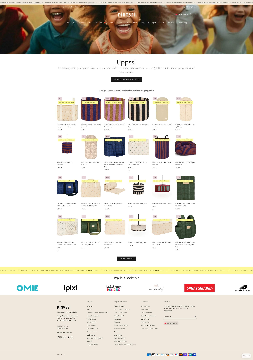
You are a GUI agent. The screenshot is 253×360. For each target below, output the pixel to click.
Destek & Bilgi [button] (182, 22)
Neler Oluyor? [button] (70, 22)
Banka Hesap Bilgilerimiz (148, 325)
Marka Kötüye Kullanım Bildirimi (149, 329)
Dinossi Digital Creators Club (122, 309)
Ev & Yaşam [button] (152, 22)
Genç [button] (127, 22)
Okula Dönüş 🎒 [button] (100, 22)
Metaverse (117, 332)
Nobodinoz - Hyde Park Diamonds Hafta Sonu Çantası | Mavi (66, 205)
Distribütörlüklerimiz (92, 345)
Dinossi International (92, 329)
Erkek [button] (142, 22)
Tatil (89, 22)
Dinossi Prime (118, 335)
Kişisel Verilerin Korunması (148, 316)
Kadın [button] (135, 22)
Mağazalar (171, 22)
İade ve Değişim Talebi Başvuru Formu (125, 345)
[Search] (58, 14)
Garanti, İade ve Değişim (121, 325)
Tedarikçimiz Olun (92, 322)
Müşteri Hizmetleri (119, 306)
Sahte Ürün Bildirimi (119, 338)
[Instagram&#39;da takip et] (187, 7)
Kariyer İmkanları (91, 325)
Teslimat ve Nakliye (119, 329)
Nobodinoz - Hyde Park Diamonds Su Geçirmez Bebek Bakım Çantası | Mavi (114, 164)
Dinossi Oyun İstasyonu (120, 313)
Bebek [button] (112, 22)
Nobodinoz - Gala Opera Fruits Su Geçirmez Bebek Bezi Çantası (90, 205)
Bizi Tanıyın (90, 306)
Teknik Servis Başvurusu (120, 341)
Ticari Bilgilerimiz (91, 319)
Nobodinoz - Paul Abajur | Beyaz (137, 242)
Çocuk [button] (120, 22)
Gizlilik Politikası (145, 319)
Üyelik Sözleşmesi (146, 309)
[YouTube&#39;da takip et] (189, 7)
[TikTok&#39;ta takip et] (192, 7)
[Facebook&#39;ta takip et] (184, 7)
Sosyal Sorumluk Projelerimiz (95, 338)
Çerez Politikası (145, 322)
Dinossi (62, 355)
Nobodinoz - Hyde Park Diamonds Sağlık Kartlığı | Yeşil (185, 205)
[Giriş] (190, 14)
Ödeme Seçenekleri (146, 313)
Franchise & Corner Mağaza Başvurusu (98, 313)
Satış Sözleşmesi (145, 306)
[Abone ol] (195, 316)
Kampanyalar (117, 319)
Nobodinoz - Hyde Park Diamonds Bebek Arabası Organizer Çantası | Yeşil (185, 244)
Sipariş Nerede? (119, 316)
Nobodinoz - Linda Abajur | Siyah (137, 203)
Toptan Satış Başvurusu (93, 316)
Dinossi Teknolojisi (92, 332)
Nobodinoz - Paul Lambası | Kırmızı (161, 203)
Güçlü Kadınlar (91, 335)
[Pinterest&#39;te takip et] (195, 7)
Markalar (81, 22)
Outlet (162, 22)
